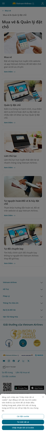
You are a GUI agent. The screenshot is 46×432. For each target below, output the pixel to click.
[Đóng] (43, 397)
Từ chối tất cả (23, 422)
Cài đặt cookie (23, 416)
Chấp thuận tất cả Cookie (23, 427)
